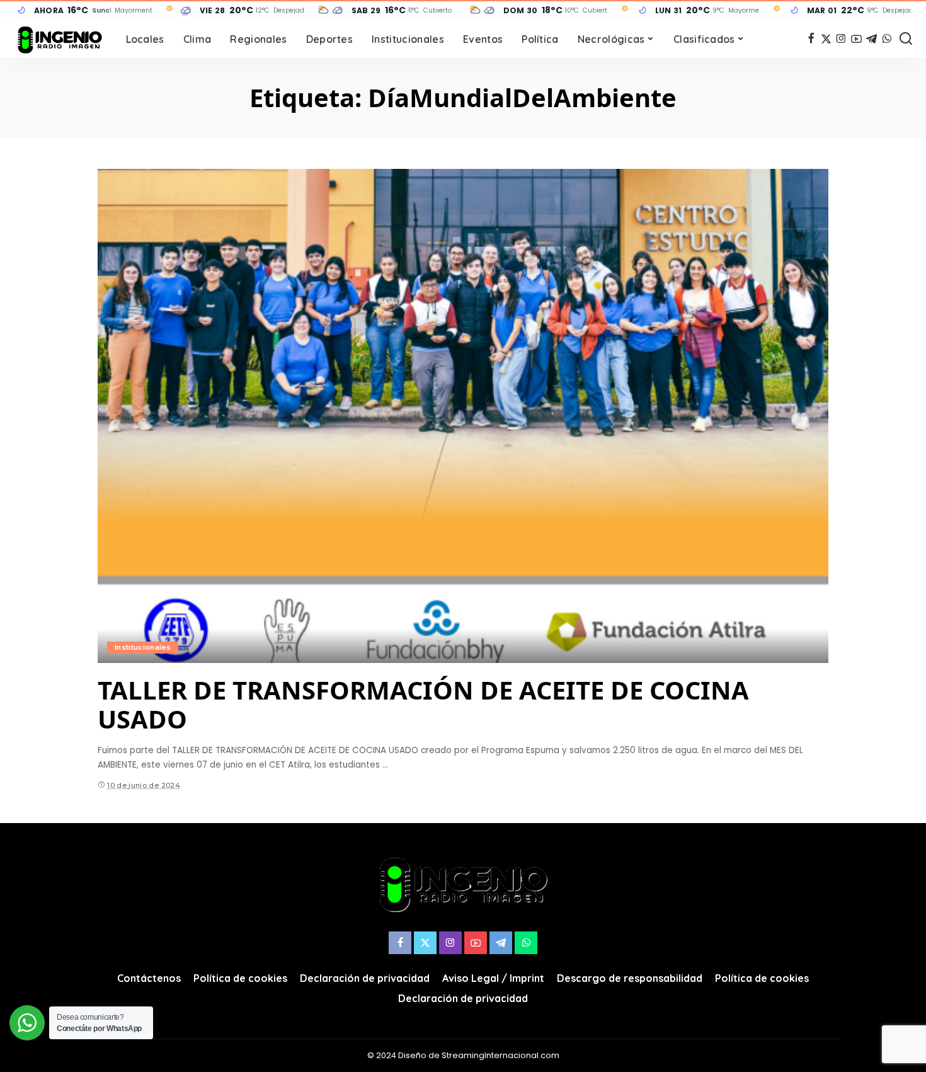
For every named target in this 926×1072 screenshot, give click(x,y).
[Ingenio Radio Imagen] (60, 39)
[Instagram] (841, 39)
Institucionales (143, 647)
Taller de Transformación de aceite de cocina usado (423, 704)
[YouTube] (856, 39)
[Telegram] (871, 39)
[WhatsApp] (886, 39)
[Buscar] (905, 39)
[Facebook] (811, 39)
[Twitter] (826, 39)
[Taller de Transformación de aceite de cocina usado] (463, 416)
